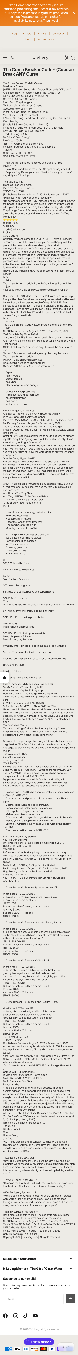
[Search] (13, 57)
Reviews (41, 33)
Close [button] (73, 13)
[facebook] (5, 1316)
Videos (27, 39)
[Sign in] (66, 57)
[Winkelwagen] (73, 57)
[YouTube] (35, 1316)
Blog (14, 33)
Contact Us (58, 33)
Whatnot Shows (46, 39)
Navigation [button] (5, 57)
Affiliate (27, 33)
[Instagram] (15, 1316)
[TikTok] (25, 1316)
